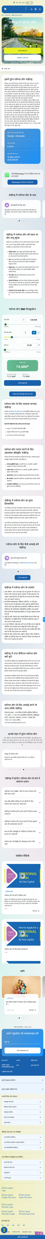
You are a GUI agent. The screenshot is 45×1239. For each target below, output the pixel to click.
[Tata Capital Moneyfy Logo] (9, 1205)
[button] (5, 9)
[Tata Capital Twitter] (8, 1225)
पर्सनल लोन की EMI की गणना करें (22, 394)
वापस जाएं (7, 68)
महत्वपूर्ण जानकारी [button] (8, 1102)
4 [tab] (25, 220)
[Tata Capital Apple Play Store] (27, 1196)
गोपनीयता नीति (16, 1232)
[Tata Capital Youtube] (19, 1225)
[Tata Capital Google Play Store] (10, 1196)
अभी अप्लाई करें (22, 51)
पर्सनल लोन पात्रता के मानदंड (18, 411)
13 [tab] (34, 769)
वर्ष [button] (34, 333)
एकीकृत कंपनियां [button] (8, 1112)
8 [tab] (23, 769)
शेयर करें (35, 911)
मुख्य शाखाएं (7, 1122)
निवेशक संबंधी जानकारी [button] (10, 1107)
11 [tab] (30, 769)
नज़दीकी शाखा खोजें (7, 1072)
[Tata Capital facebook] (3, 1225)
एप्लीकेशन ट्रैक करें (22, 58)
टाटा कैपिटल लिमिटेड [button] (9, 1137)
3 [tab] (23, 220)
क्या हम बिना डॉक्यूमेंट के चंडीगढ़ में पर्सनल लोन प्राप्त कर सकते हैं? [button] (20, 832)
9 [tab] (25, 769)
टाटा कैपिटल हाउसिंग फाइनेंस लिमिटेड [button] (14, 1142)
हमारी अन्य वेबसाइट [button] (9, 1117)
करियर (18, 1060)
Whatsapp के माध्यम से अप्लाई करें (22, 182)
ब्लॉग (17, 1065)
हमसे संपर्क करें (35, 1065)
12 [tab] (32, 769)
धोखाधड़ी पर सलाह (26, 1232)
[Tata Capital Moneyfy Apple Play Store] (27, 1212)
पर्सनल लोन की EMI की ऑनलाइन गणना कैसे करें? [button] (19, 842)
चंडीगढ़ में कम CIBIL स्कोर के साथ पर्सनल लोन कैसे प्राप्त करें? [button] (20, 792)
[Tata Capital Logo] (9, 1189)
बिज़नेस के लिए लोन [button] (9, 1167)
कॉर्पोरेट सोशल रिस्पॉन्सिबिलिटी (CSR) (8, 1066)
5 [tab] (26, 571)
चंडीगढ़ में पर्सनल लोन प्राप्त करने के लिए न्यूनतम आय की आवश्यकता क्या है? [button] (20, 822)
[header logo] (10, 9)
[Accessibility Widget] (4, 1230)
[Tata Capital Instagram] (13, 1225)
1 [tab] (19, 220)
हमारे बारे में (5, 1060)
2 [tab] (21, 220)
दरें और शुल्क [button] (7, 1178)
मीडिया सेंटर (34, 1060)
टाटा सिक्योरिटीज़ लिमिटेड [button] (11, 1147)
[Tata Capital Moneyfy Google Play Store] (10, 1212)
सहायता (23, 2)
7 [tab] (21, 769)
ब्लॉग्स (17, 2)
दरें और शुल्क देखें (12, 160)
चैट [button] (38, 1233)
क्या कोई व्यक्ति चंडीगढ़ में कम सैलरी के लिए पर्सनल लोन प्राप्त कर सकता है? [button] (18, 802)
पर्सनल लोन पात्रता (29, 563)
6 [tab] (19, 769)
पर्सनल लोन (7, 15)
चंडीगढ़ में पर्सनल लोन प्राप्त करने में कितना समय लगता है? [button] (20, 812)
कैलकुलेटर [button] (7, 1173)
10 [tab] (27, 769)
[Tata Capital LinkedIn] (24, 1225)
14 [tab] (36, 769)
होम (2, 15)
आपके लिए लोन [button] (8, 1162)
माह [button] (39, 333)
